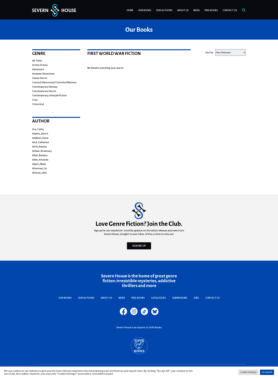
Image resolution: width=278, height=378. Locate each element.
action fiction (40, 65)
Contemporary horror (44, 91)
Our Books (144, 10)
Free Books (211, 10)
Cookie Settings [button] (248, 372)
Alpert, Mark (39, 164)
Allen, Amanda (40, 159)
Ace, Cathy (38, 129)
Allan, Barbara (39, 155)
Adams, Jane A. (40, 133)
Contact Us (230, 10)
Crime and (38, 104)
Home (130, 10)
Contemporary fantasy (44, 86)
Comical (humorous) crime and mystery (54, 82)
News (196, 10)
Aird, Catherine (40, 142)
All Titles (37, 60)
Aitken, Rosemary (42, 151)
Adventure (38, 69)
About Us (183, 10)
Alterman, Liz (39, 168)
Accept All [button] (267, 372)
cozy (34, 99)
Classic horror (39, 78)
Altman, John (39, 172)
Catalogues (158, 297)
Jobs (196, 297)
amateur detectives (43, 73)
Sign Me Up (139, 245)
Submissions (179, 297)
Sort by (209, 52)
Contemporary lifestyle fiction (49, 95)
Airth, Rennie (39, 146)
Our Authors (164, 10)
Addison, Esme (40, 138)
